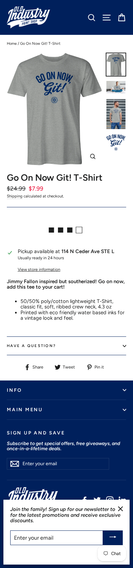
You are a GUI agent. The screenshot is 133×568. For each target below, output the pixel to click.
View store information (39, 269)
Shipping (15, 196)
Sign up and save (36, 432)
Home (12, 43)
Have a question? (31, 345)
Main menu (25, 409)
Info (14, 390)
